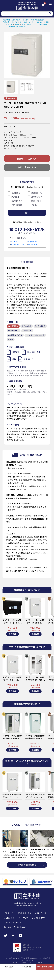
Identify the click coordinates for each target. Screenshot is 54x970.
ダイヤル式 (23, 22)
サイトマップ (23, 918)
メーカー (32, 22)
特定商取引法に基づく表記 (15, 927)
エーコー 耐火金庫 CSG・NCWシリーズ (15, 27)
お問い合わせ (40, 913)
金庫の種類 (16, 20)
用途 (47, 22)
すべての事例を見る (27, 864)
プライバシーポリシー (12, 922)
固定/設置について (17, 244)
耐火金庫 (25, 20)
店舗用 (17, 24)
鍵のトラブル (15, 242)
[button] (51, 881)
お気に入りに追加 (27, 167)
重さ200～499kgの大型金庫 (37, 24)
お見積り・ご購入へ (27, 159)
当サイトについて (39, 918)
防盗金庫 (6, 22)
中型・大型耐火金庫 (37, 20)
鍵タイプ (14, 22)
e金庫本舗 (6, 20)
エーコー (40, 22)
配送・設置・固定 (24, 913)
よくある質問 (32, 244)
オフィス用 (9, 24)
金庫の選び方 (33, 242)
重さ (23, 24)
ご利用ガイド (9, 913)
